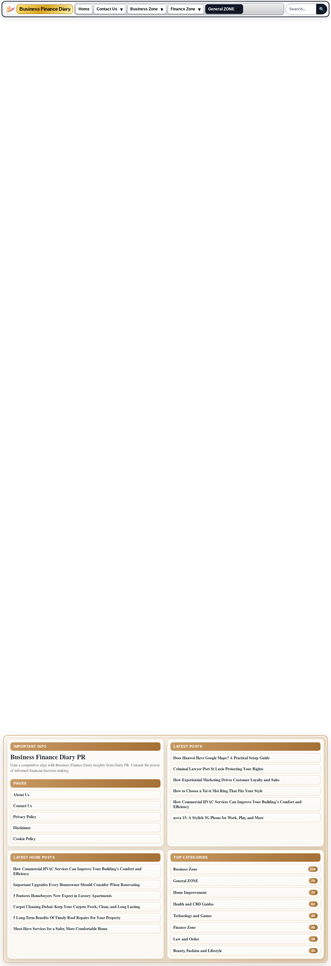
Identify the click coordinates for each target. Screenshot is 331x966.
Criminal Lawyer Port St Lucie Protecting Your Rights (218, 769)
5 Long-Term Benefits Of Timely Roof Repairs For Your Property (67, 917)
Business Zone (144, 9)
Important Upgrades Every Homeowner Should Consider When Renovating (76, 884)
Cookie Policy (24, 838)
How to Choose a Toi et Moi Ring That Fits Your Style (217, 791)
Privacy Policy (24, 816)
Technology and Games (192, 915)
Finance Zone (183, 9)
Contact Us (107, 9)
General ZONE (221, 9)
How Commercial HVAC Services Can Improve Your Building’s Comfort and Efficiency (237, 804)
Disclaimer (22, 827)
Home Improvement (190, 892)
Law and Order (186, 939)
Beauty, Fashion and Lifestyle (197, 950)
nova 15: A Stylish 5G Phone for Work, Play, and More (218, 817)
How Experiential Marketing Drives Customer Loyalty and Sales (226, 780)
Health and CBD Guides (193, 904)
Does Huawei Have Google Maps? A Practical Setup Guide (221, 758)
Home (84, 9)
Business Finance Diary (44, 9)
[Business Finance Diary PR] (9, 9)
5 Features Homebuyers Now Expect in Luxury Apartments (62, 895)
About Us (21, 794)
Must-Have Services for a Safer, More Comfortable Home (60, 928)
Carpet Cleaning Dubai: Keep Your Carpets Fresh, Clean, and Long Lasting (76, 906)
